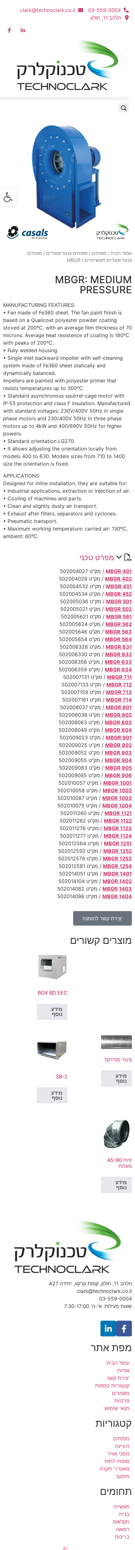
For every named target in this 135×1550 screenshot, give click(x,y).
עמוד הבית (121, 253)
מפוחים (99, 253)
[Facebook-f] (124, 1328)
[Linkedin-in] (108, 1328)
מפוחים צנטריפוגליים (67, 253)
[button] (64, 98)
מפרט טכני (96, 557)
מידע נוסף (56, 1011)
